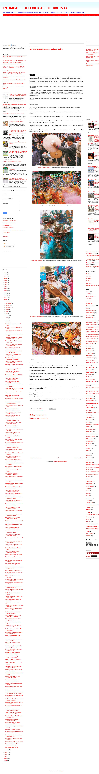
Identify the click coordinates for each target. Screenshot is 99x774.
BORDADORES (90, 312)
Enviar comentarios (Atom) (60, 461)
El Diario (88, 273)
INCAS (88, 410)
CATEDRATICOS (90, 343)
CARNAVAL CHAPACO (91, 324)
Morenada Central (90, 436)
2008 (5, 760)
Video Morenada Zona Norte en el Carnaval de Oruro (13, 531)
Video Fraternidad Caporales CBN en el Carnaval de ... (13, 345)
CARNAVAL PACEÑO (91, 339)
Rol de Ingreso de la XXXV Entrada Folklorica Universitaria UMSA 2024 (17, 95)
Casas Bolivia (91, 191)
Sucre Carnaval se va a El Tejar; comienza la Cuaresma (13, 616)
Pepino (88, 453)
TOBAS (88, 509)
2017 (5, 290)
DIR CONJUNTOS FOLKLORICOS (76, 15)
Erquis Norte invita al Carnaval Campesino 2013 (12, 723)
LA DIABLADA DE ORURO (9, 220)
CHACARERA (89, 350)
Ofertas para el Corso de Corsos (13, 570)
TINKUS (88, 507)
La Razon (88, 280)
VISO (87, 531)
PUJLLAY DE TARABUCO (92, 472)
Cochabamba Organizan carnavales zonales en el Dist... (14, 699)
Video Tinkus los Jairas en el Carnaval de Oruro (12, 372)
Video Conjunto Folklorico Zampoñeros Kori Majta (11, 426)
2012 (5, 752)
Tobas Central (6, 232)
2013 (5, 299)
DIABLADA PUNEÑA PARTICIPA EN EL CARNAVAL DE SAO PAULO (14, 692)
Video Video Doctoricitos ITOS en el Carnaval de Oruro (14, 389)
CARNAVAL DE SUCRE (92, 336)
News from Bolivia (93, 166)
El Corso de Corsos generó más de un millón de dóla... (14, 443)
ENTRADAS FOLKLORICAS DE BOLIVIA (35, 8)
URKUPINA (53, 15)
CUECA (88, 365)
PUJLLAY (88, 469)
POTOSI (88, 460)
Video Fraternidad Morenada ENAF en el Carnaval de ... (14, 362)
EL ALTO (88, 374)
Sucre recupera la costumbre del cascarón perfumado (13, 646)
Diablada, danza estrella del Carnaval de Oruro (12, 744)
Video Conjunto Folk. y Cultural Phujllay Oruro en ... (13, 412)
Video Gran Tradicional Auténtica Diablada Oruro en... (13, 501)
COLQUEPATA (90, 360)
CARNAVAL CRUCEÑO (92, 331)
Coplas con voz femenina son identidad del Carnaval (12, 709)
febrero (8, 322)
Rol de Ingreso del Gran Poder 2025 (11, 70)
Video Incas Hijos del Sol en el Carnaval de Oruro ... (12, 535)
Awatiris (88, 301)
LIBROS (88, 426)
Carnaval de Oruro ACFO (9, 223)
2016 (5, 293)
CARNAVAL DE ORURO (13, 15)
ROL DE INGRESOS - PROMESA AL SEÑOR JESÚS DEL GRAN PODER (18, 152)
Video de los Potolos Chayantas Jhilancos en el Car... (13, 402)
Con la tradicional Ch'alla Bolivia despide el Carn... (13, 619)
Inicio (58, 457)
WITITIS (88, 535)
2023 (5, 278)
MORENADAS (89, 438)
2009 (5, 758)
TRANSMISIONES (24, 15)
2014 (5, 297)
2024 (5, 276)
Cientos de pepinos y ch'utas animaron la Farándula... (12, 680)
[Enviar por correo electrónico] (50, 409)
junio (7, 313)
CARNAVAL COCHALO (92, 329)
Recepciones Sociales (91, 474)
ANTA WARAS (89, 296)
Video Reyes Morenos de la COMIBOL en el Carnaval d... (13, 382)
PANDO (88, 450)
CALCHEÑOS (89, 315)
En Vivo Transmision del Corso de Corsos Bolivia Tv (13, 541)
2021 (5, 282)
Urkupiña (88, 517)
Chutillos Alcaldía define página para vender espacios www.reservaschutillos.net (13, 114)
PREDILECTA (89, 462)
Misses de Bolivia (92, 121)
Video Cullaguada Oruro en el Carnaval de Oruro (12, 433)
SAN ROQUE (89, 481)
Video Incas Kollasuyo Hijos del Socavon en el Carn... (13, 368)
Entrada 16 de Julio (91, 381)
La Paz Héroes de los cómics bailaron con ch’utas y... (12, 653)
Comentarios (8, 246)
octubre (8, 305)
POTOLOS (89, 457)
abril (7, 317)
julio (7, 311)
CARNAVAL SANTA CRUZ (35, 15)
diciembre (8, 301)
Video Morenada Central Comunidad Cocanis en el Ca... (13, 557)
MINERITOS (89, 431)
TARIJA (88, 500)
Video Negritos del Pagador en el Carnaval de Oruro (13, 514)
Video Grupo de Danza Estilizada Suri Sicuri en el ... (13, 450)
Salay (87, 479)
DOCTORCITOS (90, 372)
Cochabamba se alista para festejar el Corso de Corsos (14, 580)
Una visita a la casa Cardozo (16, 121)
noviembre (8, 303)
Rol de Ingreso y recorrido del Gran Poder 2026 (14, 60)
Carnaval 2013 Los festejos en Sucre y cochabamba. (12, 656)
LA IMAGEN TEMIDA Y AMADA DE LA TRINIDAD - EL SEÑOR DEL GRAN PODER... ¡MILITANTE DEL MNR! (17, 132)
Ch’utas (88, 346)
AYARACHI (89, 303)
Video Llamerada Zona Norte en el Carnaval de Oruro (13, 497)
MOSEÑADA (89, 441)
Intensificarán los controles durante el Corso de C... (14, 590)
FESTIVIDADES (90, 400)
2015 (5, 295)
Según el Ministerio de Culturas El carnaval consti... (13, 626)
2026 (5, 272)
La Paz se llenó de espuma (12, 690)
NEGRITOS (89, 443)
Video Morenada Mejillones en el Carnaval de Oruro (13, 460)
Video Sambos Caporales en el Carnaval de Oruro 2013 (13, 446)
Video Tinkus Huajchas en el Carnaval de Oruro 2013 (12, 358)
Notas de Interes (90, 445)
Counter (88, 556)
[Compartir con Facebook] (54, 409)
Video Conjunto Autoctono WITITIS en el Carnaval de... (13, 375)
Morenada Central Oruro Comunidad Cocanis (14, 230)
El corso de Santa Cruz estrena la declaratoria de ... (13, 650)
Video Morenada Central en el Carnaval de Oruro (12, 508)
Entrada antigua (79, 457)
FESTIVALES (89, 398)
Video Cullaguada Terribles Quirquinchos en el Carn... (12, 409)
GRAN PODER (46, 15)
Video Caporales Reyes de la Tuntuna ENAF (12, 416)
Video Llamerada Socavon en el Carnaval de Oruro (13, 457)
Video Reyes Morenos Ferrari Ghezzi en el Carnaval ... (12, 419)
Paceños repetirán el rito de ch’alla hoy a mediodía (13, 639)
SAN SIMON (89, 483)
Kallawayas (89, 419)
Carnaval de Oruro (7, 225)
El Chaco (88, 376)
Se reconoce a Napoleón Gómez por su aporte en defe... (13, 713)
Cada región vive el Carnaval (12, 729)
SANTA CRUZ (89, 486)
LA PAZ (88, 422)
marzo (7, 320)
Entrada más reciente (36, 457)
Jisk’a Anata (89, 417)
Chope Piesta (89, 353)
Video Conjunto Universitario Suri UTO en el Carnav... (13, 351)
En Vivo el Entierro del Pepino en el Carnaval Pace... (14, 521)
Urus (87, 519)
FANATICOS (89, 396)
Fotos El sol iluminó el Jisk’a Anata (13, 554)
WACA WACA (89, 533)
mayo (7, 315)
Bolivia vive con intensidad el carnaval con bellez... (12, 720)
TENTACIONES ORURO (92, 505)
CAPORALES (89, 317)
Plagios (88, 455)
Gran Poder (91, 219)
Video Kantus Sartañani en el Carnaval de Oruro (12, 348)
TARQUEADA (89, 502)
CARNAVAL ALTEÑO (91, 320)
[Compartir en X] (52, 409)
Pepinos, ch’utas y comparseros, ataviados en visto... (13, 660)
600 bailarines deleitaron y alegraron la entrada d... (11, 474)
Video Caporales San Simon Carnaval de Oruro (12, 552)
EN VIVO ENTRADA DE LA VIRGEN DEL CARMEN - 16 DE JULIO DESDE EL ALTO (13, 63)
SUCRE (88, 495)
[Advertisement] (49, 29)
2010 (5, 756)
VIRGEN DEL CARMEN (92, 528)
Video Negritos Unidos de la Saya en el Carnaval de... (13, 487)
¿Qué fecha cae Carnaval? (12, 603)
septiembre (9, 307)
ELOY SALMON (90, 379)
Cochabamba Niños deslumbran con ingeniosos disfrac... (14, 732)
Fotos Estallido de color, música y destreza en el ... (13, 735)
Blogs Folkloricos (90, 310)
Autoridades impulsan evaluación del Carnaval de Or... (13, 586)
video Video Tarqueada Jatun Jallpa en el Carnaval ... (14, 365)
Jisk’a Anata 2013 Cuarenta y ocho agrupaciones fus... (13, 633)
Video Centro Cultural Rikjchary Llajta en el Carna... (13, 355)
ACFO (87, 291)
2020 (5, 284)
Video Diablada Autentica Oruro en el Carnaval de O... (13, 545)
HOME (5, 15)
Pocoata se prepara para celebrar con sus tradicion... (13, 609)
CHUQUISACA (90, 355)
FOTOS (59, 15)
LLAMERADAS (90, 429)
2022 (5, 280)
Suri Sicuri (88, 498)
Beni (87, 308)
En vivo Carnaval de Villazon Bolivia (14, 741)
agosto (7, 309)
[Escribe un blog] (51, 409)
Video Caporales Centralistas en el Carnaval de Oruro (13, 494)
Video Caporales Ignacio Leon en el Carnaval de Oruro (14, 504)
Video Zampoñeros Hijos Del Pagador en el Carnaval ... (12, 528)
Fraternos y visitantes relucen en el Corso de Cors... (14, 538)
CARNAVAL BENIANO (91, 322)
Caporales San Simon (8, 227)
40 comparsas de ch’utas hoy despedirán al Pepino (12, 518)
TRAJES (88, 512)
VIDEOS (65, 15)
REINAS (88, 476)
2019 (5, 286)
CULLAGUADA (90, 367)
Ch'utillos (88, 348)
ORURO (88, 448)
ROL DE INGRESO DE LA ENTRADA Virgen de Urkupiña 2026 (18, 179)
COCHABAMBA (90, 358)
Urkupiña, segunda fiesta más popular (12, 161)
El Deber (88, 278)
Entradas (7, 244)
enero (7, 749)
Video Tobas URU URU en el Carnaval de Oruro (12, 379)
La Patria (88, 276)
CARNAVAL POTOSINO (92, 341)
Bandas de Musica (90, 305)
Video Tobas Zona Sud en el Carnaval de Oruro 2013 (12, 491)
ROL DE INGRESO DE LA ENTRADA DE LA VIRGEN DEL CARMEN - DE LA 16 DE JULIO (14, 67)
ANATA (88, 293)
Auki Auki (88, 298)
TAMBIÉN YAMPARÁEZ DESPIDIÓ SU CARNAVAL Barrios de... (13, 338)
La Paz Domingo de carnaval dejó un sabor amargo (13, 670)
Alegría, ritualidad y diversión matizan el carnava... (12, 677)
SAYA (87, 488)
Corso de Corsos (90, 362)
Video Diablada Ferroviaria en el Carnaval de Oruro (13, 423)
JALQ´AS (88, 415)
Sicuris (88, 490)
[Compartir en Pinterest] (55, 409)
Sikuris (88, 493)
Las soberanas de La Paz (11, 747)
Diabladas (88, 369)
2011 (5, 754)
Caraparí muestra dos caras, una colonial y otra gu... (13, 687)
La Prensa (88, 283)
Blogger (61, 771)
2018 (5, 288)
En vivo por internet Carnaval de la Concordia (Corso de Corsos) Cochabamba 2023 (14, 73)
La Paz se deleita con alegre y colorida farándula (12, 612)
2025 (5, 274)
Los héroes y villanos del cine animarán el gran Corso (12, 564)
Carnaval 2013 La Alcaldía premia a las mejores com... (14, 399)
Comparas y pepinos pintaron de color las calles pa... (13, 667)
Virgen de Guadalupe (91, 526)
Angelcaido (5, 236)
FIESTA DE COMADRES (92, 403)
